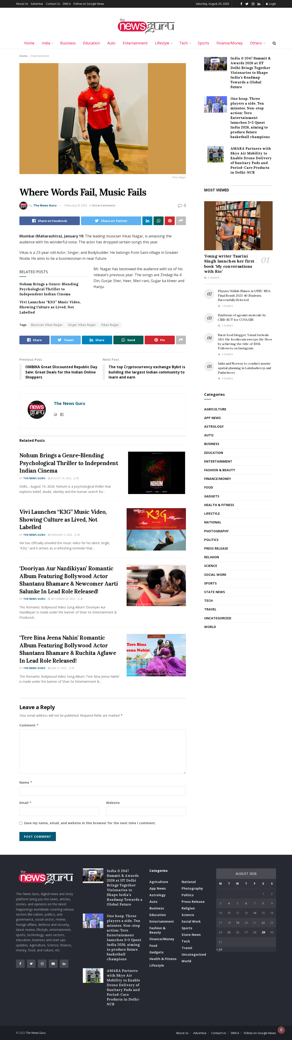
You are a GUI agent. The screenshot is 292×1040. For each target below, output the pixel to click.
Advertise (37, 4)
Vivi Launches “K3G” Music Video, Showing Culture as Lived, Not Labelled (50, 307)
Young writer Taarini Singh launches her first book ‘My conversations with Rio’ (229, 263)
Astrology (214, 426)
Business (68, 43)
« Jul (219, 949)
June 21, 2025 (58, 668)
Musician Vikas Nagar (47, 325)
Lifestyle (162, 43)
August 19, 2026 (60, 478)
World (210, 627)
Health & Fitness (219, 505)
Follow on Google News (88, 4)
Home (29, 43)
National (212, 522)
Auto (111, 43)
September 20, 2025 (62, 598)
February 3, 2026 (61, 534)
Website (113, 803)
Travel (210, 609)
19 (237, 923)
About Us (22, 4)
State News (214, 592)
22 (263, 923)
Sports (203, 43)
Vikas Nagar (110, 325)
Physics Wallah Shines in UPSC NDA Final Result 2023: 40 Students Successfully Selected (244, 295)
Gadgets (211, 496)
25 (229, 932)
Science (210, 566)
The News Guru (45, 205)
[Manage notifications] (281, 1030)
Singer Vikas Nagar (82, 325)
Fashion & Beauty (219, 470)
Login (272, 4)
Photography (216, 531)
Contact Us (53, 4)
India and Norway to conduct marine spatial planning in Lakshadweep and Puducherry (244, 367)
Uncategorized (217, 618)
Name (25, 782)
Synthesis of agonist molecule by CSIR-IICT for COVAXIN (242, 317)
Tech (183, 43)
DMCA (67, 4)
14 (254, 913)
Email (25, 803)
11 (229, 913)
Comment (29, 725)
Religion (211, 557)
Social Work (215, 574)
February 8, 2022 (76, 205)
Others (256, 43)
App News (212, 418)
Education (91, 43)
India (46, 43)
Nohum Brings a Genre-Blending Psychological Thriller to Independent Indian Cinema (48, 289)
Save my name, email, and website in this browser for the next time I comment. (90, 823)
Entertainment (135, 43)
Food (208, 487)
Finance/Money (229, 43)
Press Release (216, 548)
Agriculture (215, 409)
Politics (211, 540)
